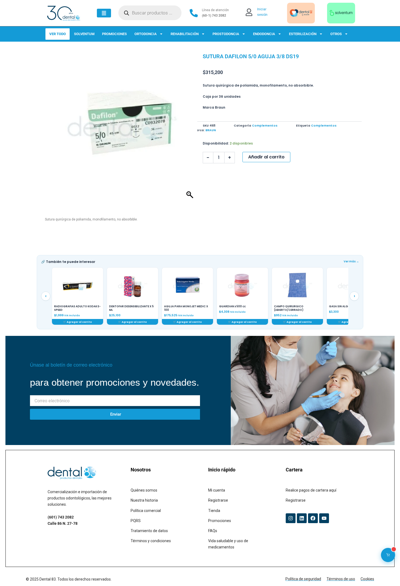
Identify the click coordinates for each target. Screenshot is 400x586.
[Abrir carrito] (388, 555)
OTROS (336, 34)
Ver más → (351, 261)
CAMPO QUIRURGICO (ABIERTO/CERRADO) (288, 308)
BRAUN (210, 130)
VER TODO (57, 34)
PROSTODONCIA (226, 34)
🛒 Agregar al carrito (77, 322)
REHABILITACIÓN (185, 34)
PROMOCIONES (114, 34)
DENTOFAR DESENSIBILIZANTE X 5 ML (131, 308)
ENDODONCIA (264, 34)
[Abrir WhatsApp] (386, 572)
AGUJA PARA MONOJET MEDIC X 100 (186, 308)
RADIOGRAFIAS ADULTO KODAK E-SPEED (77, 308)
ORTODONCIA (145, 34)
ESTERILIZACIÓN (302, 34)
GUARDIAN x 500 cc (232, 306)
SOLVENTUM (84, 34)
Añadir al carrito (266, 157)
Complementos (265, 126)
